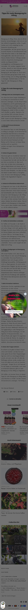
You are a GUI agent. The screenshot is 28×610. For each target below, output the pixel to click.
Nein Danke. (14, 315)
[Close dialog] (25, 294)
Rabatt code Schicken (14, 312)
